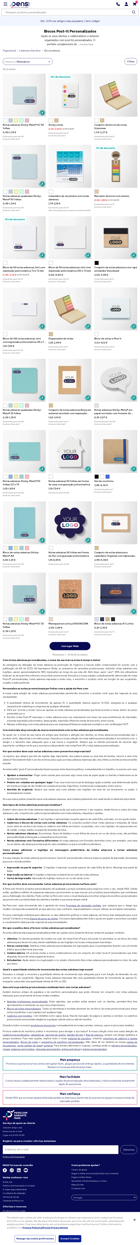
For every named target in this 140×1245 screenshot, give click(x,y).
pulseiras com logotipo (23, 1049)
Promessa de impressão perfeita (83, 905)
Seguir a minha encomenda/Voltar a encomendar (94, 1173)
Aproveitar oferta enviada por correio (89, 1181)
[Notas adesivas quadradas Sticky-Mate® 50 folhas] (24, 166)
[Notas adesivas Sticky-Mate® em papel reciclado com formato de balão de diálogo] (115, 380)
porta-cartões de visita (29, 1045)
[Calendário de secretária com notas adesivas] (70, 166)
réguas (6, 1049)
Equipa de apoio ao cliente (44, 918)
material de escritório (79, 1038)
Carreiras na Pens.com (13, 1200)
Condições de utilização (14, 1193)
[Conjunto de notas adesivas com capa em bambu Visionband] (115, 237)
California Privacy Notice (53, 1227)
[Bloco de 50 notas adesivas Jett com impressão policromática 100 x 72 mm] (70, 237)
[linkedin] (19, 1171)
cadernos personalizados (16, 1034)
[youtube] (26, 1171)
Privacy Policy (31, 1227)
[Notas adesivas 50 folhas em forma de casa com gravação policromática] (70, 451)
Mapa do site (77, 1184)
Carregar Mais (70, 646)
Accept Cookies (69, 1238)
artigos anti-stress (70, 1049)
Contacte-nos (78, 1188)
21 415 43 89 (18, 1135)
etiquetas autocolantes (48, 1049)
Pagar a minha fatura (81, 1177)
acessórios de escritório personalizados (62, 1042)
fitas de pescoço (94, 1034)
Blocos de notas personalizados (24, 1008)
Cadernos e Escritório (30, 50)
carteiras (48, 1045)
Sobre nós (7, 1182)
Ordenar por (10, 61)
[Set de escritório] (115, 451)
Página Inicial (9, 50)
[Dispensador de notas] (70, 308)
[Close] (134, 1220)
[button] (5, 120)
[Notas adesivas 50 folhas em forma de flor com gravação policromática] (70, 522)
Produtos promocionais (14, 1211)
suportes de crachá (55, 1034)
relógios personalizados (124, 1045)
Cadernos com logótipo (19, 1015)
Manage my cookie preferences (35, 1238)
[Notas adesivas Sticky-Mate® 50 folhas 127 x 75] (24, 451)
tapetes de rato (75, 1034)
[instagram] (12, 1171)
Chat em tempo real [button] (12, 1127)
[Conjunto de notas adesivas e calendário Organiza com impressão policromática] (115, 522)
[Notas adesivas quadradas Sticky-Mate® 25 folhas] (24, 380)
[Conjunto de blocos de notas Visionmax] (115, 95)
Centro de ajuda (79, 1169)
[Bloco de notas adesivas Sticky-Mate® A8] (24, 522)
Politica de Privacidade (14, 1156)
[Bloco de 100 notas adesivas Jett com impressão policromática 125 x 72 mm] (24, 308)
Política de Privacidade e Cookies (18, 1185)
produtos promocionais (43, 1025)
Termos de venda (11, 1197)
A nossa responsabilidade (15, 1189)
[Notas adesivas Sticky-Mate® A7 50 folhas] (24, 95)
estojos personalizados (95, 1049)
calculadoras (37, 1034)
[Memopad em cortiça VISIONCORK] (70, 594)
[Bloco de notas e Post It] (115, 308)
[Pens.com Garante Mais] (15, 1114)
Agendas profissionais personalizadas (27, 1001)
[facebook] (5, 1171)
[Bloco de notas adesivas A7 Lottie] (115, 594)
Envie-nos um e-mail (12, 1131)
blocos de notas (29, 1042)
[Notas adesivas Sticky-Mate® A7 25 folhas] (24, 594)
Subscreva (128, 1149)
